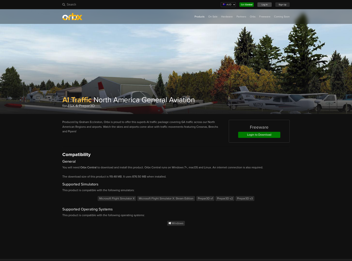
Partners (241, 16)
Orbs (253, 16)
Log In (265, 4)
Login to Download (259, 135)
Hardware (227, 16)
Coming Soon (282, 16)
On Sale (212, 16)
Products (200, 16)
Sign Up (282, 4)
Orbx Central (88, 167)
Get (246, 4)
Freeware (264, 16)
